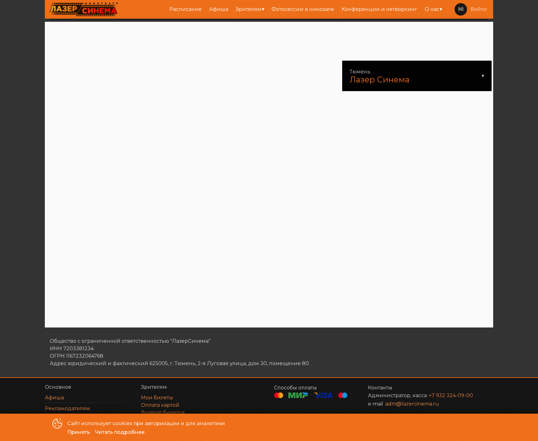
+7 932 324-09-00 (451, 395)
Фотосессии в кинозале (302, 9)
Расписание (185, 9)
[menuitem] (185, 9)
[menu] (284, 9)
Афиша (218, 9)
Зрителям (249, 9)
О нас (432, 9)
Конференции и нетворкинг (379, 9)
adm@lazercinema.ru (412, 404)
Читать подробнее (119, 432)
